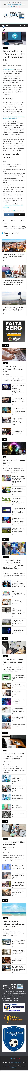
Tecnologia (5, 557)
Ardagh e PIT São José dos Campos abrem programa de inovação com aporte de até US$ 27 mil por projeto (18, 584)
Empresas (5, 363)
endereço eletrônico (8, 65)
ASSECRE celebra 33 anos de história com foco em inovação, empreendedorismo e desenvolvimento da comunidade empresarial (18, 389)
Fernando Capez (6, 67)
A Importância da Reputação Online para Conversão (17, 693)
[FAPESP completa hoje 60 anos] (6, 814)
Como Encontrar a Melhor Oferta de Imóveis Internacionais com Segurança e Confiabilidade (14, 309)
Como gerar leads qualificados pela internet (18, 685)
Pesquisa (5, 750)
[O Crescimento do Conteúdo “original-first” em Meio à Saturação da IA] (6, 594)
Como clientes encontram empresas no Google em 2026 (13, 369)
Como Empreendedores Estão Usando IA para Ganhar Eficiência (17, 431)
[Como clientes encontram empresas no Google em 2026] (14, 354)
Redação (6, 63)
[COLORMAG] (13, 984)
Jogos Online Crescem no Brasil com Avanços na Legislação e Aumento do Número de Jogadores (18, 520)
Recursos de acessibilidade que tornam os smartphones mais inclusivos (14, 846)
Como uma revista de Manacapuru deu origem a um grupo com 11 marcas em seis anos (18, 400)
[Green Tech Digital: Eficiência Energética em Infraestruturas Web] (6, 631)
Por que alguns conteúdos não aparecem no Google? (13, 660)
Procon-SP (12, 67)
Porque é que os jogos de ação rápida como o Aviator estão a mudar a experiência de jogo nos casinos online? (18, 479)
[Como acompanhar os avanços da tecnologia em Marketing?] (6, 602)
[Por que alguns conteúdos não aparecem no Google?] (14, 647)
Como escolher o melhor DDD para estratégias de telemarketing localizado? (18, 884)
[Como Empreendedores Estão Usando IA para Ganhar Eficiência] (6, 432)
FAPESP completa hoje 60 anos (18, 813)
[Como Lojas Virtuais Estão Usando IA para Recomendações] (6, 702)
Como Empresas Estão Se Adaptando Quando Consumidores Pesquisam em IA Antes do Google (18, 411)
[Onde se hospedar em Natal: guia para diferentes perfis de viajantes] (14, 909)
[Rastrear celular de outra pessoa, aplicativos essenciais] (6, 893)
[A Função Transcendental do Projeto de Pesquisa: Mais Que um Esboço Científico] (14, 741)
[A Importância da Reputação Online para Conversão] (6, 694)
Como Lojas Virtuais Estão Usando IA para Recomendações (18, 701)
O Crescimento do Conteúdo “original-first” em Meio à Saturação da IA (18, 593)
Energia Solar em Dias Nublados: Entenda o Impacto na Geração (17, 622)
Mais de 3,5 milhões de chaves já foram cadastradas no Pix (14, 222)
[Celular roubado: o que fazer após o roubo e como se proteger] (6, 876)
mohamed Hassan (13, 210)
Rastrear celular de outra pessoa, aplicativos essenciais (18, 892)
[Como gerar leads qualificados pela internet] (6, 686)
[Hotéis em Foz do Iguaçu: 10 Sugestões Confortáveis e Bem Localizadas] (6, 952)
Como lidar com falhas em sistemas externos (18, 725)
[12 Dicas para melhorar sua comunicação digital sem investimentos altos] (6, 711)
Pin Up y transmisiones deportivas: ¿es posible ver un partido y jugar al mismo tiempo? (18, 531)
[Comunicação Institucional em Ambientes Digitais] (6, 718)
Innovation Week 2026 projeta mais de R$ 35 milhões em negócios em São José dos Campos (13, 564)
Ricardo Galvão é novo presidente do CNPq (17, 806)
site (16, 67)
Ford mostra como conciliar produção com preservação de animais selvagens (13, 227)
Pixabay (21, 210)
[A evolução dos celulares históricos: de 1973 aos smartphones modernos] (6, 867)
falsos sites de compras (17, 65)
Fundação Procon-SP (9, 69)
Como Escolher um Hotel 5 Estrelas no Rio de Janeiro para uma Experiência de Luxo (18, 942)
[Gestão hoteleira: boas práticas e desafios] (6, 960)
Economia (5, 47)
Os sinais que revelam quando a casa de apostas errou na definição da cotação (18, 490)
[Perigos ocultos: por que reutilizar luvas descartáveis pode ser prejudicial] (6, 780)
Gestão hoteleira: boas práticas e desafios (17, 959)
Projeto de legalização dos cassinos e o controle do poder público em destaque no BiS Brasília (18, 510)
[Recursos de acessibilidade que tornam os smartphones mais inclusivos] (14, 830)
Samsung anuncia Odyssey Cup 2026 (14, 461)
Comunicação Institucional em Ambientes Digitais (18, 718)
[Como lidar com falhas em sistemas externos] (6, 726)
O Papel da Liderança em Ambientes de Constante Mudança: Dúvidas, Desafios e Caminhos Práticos (18, 421)
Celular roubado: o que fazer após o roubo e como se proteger (18, 875)
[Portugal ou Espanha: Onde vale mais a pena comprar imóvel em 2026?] (14, 240)
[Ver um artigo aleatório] (24, 25)
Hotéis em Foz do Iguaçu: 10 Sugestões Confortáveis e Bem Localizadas (18, 952)
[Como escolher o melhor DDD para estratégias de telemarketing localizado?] (6, 884)
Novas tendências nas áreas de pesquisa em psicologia (17, 788)
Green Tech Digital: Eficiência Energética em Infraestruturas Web (18, 630)
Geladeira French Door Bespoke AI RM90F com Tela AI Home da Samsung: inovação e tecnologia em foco (18, 612)
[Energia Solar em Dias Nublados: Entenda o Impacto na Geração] (6, 622)
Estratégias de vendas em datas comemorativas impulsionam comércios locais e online (13, 282)
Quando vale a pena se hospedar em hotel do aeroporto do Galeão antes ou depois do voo (18, 968)
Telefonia (5, 839)
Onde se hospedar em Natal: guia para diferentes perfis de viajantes (14, 924)
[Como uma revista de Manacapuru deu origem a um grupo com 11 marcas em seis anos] (6, 401)
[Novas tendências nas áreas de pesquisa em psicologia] (6, 789)
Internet (5, 656)
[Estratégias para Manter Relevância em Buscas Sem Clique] (6, 678)
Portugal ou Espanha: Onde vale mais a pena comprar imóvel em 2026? (13, 256)
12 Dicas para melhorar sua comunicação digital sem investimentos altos (18, 710)
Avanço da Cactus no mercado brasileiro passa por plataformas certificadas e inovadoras (18, 500)
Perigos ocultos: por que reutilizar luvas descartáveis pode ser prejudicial (18, 779)
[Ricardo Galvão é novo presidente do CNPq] (6, 807)
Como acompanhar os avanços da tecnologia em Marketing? (18, 602)
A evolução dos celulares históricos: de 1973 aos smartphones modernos (18, 867)
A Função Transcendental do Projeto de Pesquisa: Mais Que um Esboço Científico (13, 757)
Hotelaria (5, 918)
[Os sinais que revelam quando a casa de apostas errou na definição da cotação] (6, 491)
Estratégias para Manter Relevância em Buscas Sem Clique (18, 677)
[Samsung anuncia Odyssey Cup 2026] (14, 448)
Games (4, 457)
